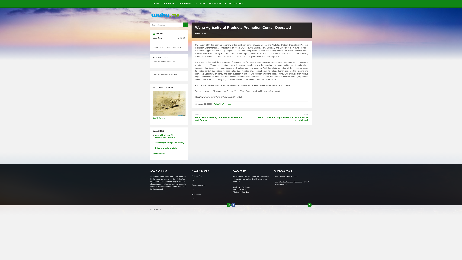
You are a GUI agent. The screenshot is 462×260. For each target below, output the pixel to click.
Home (197, 34)
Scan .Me (243, 189)
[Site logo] (165, 18)
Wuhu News (226, 104)
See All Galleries (159, 118)
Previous (198, 115)
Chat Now (245, 192)
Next (306, 115)
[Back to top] (310, 205)
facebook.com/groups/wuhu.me (286, 176)
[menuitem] (156, 3)
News (204, 34)
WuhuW (217, 104)
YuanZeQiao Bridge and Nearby (169, 143)
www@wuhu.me (244, 187)
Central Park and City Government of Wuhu (165, 136)
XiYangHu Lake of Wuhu (166, 148)
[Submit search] (185, 25)
